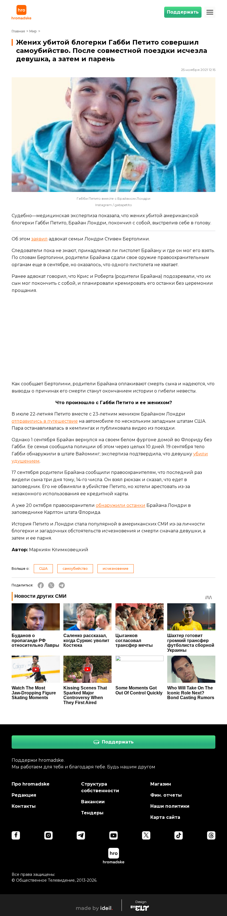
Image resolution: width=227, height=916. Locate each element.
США (43, 568)
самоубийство (75, 568)
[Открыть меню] (209, 12)
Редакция (24, 795)
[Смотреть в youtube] (113, 835)
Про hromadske (31, 784)
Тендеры (92, 812)
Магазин (160, 784)
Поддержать (183, 12)
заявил (39, 239)
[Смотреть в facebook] (16, 835)
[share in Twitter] (51, 585)
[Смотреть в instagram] (48, 835)
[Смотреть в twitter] (146, 835)
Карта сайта (165, 817)
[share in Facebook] (41, 585)
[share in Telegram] (62, 585)
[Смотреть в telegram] (81, 835)
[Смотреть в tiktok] (178, 835)
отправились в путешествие (45, 421)
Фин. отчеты (166, 795)
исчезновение (115, 568)
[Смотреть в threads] (211, 835)
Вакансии (93, 801)
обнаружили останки (120, 505)
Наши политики (169, 806)
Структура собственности (100, 787)
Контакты (24, 806)
